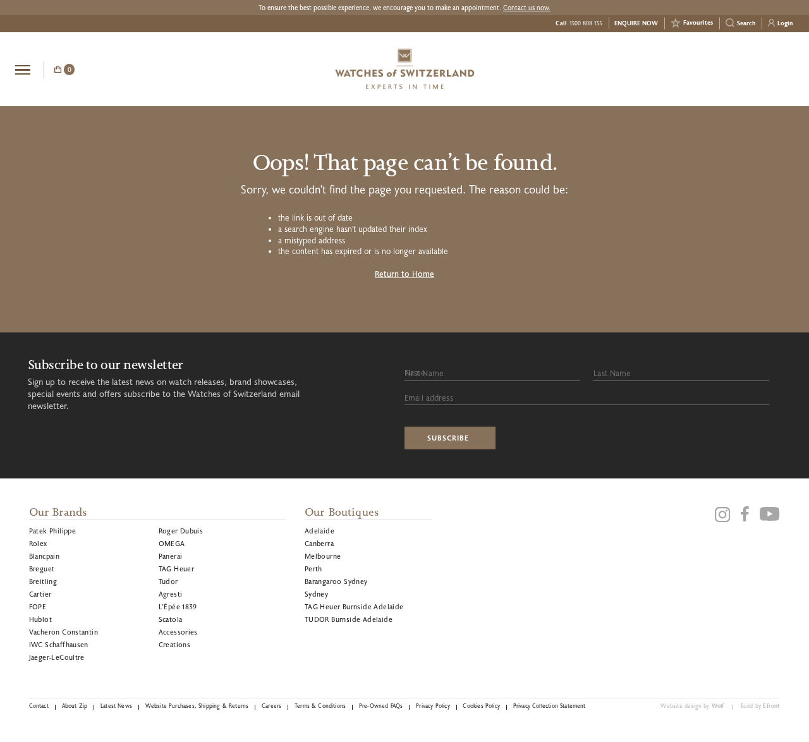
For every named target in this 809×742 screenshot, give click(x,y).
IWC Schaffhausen (58, 644)
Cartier (40, 594)
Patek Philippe (52, 530)
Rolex (38, 543)
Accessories (178, 631)
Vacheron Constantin (63, 631)
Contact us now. (526, 7)
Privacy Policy (432, 705)
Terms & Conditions (320, 705)
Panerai (171, 556)
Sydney (316, 594)
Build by (761, 705)
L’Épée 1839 (178, 606)
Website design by (692, 705)
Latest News (116, 705)
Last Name (612, 373)
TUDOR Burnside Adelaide (348, 619)
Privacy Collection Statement (549, 705)
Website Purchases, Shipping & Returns (197, 705)
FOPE (38, 606)
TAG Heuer (177, 568)
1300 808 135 (585, 23)
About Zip (75, 705)
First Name (424, 373)
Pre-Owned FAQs (381, 705)
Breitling (43, 581)
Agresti (171, 594)
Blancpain (44, 556)
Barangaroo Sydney (336, 581)
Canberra (319, 543)
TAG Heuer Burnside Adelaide (354, 606)
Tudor (168, 581)
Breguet (42, 568)
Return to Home (404, 274)
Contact (39, 705)
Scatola (171, 619)
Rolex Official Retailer (746, 68)
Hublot (40, 619)
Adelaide (319, 530)
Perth (313, 568)
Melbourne (323, 556)
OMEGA (172, 543)
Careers (271, 705)
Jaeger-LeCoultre (57, 657)
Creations (175, 644)
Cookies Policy (481, 705)
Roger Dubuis (181, 530)
